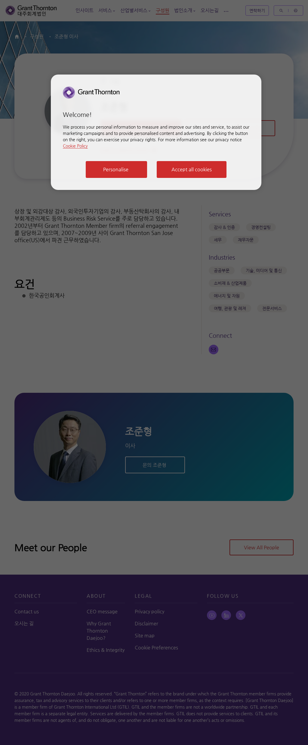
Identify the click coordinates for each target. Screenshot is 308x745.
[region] (156, 132)
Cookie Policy (75, 145)
